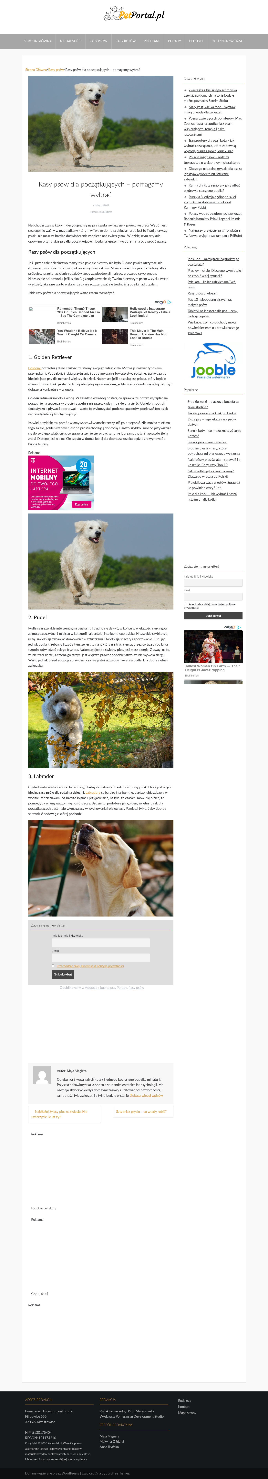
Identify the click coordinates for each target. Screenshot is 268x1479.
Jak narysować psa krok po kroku (212, 413)
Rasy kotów (126, 41)
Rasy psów (98, 41)
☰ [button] (1, 31)
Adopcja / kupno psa (100, 987)
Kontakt (184, 1406)
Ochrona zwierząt (228, 41)
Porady (174, 41)
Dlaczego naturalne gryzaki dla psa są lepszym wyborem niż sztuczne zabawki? (213, 174)
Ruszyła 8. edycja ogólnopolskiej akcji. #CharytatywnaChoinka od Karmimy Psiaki (210, 202)
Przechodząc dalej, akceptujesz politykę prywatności (90, 966)
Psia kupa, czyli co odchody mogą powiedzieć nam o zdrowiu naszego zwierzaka (213, 328)
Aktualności (70, 41)
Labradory (93, 792)
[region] (100, 1027)
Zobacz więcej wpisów (146, 1095)
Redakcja (184, 1400)
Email (55, 950)
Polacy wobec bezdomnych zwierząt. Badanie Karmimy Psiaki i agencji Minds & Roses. (213, 219)
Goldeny (34, 368)
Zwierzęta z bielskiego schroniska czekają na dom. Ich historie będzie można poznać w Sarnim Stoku (210, 95)
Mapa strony (187, 1413)
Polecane (152, 41)
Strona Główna (38, 41)
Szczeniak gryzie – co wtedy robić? (141, 1111)
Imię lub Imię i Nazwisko (67, 935)
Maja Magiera (104, 212)
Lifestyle (196, 41)
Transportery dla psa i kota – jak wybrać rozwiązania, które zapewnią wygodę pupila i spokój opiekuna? (210, 146)
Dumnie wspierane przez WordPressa (52, 1473)
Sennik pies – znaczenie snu (207, 442)
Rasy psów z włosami (203, 293)
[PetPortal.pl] (134, 22)
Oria (98, 1473)
